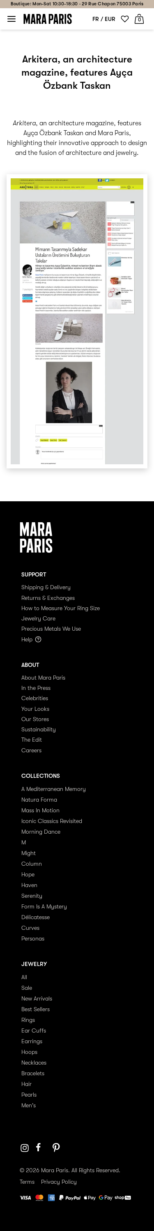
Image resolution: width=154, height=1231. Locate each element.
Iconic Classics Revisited (51, 821)
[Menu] (11, 19)
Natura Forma (39, 799)
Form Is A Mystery (44, 906)
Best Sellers (35, 1009)
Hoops (29, 1052)
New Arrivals (36, 998)
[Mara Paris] (47, 18)
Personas (32, 938)
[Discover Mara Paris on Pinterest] (57, 1148)
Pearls (29, 1094)
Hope (27, 874)
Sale (26, 987)
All (24, 977)
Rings (28, 1020)
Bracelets (32, 1073)
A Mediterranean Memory (53, 789)
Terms (27, 1181)
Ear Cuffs (33, 1030)
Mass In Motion (40, 810)
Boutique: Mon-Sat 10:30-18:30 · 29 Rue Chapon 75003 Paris (77, 4)
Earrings (31, 1041)
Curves (30, 927)
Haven (29, 885)
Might (28, 853)
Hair (26, 1084)
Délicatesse (35, 917)
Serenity (31, 895)
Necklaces (33, 1062)
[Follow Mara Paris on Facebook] (41, 1148)
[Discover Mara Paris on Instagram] (25, 1148)
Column (31, 863)
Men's (28, 1105)
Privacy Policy (59, 1181)
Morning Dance (40, 831)
